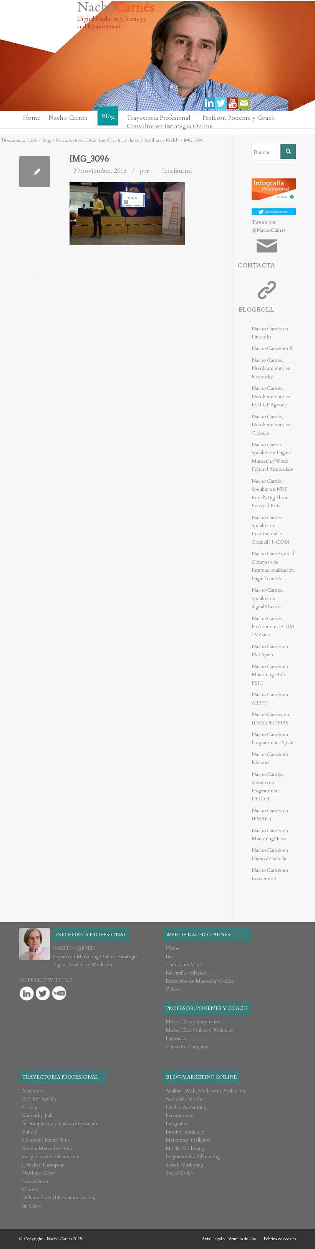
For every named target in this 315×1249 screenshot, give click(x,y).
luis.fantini (177, 171)
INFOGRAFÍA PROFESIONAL (90, 934)
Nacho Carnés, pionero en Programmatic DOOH (267, 786)
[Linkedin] (209, 103)
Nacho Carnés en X (272, 348)
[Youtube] (232, 103)
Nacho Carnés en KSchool (270, 758)
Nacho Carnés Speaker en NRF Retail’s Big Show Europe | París (270, 493)
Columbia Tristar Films (45, 1140)
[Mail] (244, 103)
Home (173, 948)
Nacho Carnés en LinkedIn (270, 332)
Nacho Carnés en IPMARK (270, 814)
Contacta (256, 265)
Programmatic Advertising (193, 1156)
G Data (29, 1107)
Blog (46, 140)
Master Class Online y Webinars (199, 1030)
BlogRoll (256, 309)
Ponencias (176, 1038)
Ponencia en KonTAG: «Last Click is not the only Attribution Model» (117, 140)
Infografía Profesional (188, 973)
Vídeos (173, 989)
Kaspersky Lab (37, 1115)
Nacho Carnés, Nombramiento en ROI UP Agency (271, 396)
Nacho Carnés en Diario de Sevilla (270, 854)
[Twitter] (221, 103)
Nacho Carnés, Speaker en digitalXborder (267, 598)
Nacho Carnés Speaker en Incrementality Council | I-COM (270, 530)
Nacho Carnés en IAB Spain (270, 650)
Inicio (32, 140)
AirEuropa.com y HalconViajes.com (59, 1123)
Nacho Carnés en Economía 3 (270, 874)
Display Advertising (186, 1107)
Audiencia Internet (185, 1099)
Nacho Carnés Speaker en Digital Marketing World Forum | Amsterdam (272, 457)
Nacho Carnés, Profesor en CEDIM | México (273, 627)
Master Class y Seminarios (192, 1021)
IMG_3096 (89, 158)
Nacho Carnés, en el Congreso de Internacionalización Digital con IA (273, 566)
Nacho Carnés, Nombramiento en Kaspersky (271, 368)
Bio (169, 956)
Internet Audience (185, 1132)
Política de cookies (280, 1239)
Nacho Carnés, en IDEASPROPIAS (270, 718)
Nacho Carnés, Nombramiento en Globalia (271, 425)
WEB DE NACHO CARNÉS (198, 934)
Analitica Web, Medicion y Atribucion (205, 1090)
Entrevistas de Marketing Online (200, 981)
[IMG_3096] (34, 171)
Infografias (176, 1123)
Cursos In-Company (187, 1046)
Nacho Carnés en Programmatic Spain (272, 738)
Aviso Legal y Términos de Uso (229, 1239)
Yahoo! (29, 1132)
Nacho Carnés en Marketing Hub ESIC (270, 674)
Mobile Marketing (185, 1148)
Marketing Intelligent (188, 1140)
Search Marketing (184, 1165)
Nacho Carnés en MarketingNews (270, 834)
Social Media (179, 1173)
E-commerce (180, 1115)
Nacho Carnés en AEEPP (270, 698)
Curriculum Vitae (184, 964)
